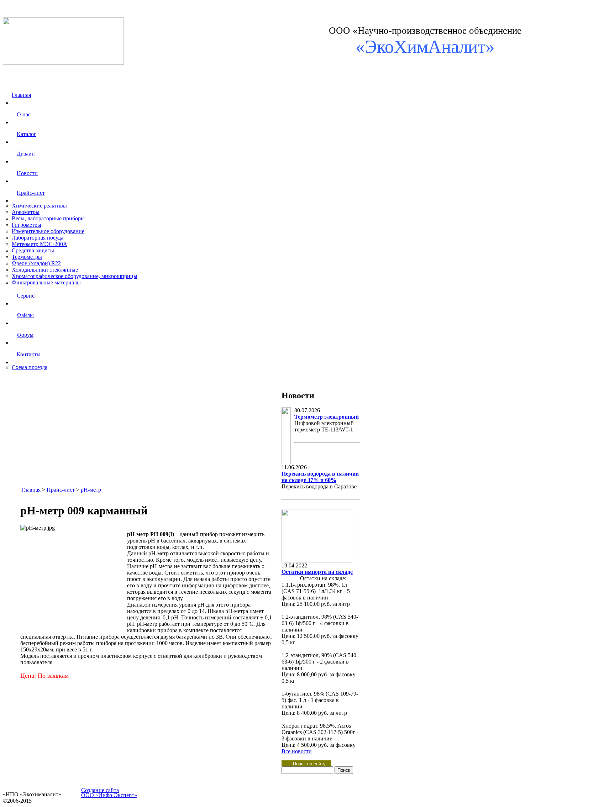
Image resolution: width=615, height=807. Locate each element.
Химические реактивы (39, 206)
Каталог (26, 134)
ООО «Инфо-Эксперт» (109, 795)
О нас (24, 114)
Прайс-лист (31, 193)
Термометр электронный (326, 417)
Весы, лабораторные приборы (48, 218)
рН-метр (91, 490)
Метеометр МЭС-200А (39, 244)
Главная (21, 95)
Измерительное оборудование (48, 231)
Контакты (29, 354)
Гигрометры (26, 225)
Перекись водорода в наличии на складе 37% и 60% (320, 477)
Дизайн (26, 154)
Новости (27, 173)
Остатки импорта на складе (317, 572)
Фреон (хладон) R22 (36, 263)
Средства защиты (33, 250)
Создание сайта (100, 790)
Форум (25, 335)
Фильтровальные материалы (46, 282)
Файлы (25, 315)
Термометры (27, 257)
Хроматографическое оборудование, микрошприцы (74, 276)
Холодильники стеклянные (45, 270)
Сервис (26, 296)
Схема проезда (29, 367)
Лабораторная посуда (37, 238)
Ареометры (26, 212)
